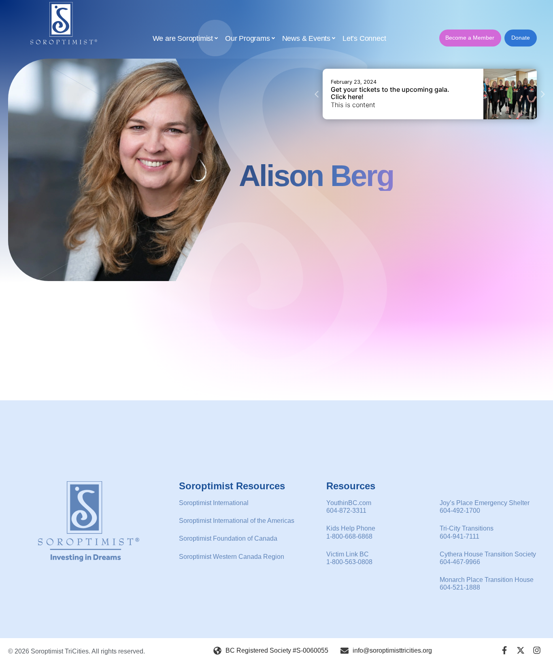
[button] (316, 94)
